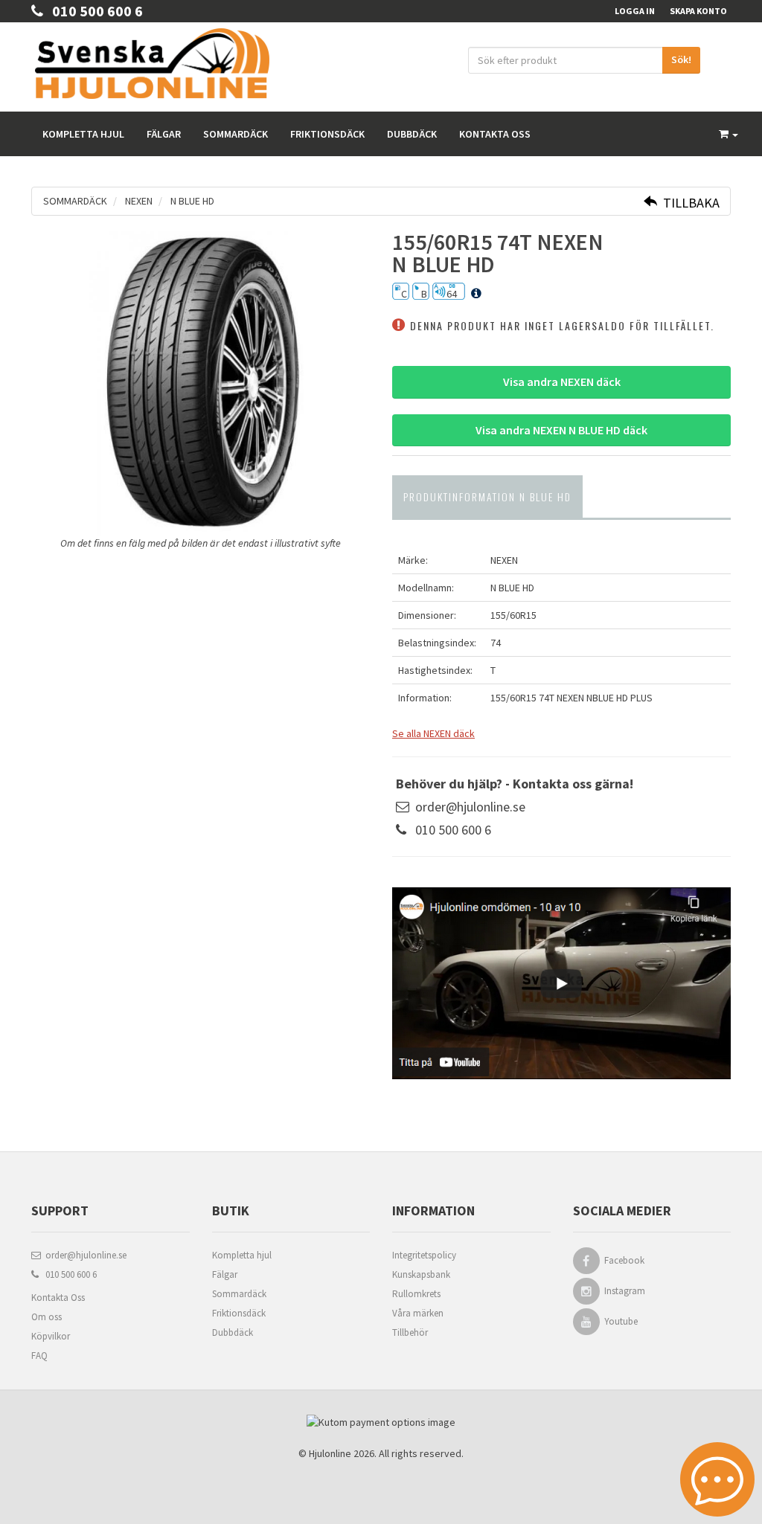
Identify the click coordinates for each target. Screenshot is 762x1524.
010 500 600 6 (93, 10)
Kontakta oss (495, 134)
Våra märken (418, 1313)
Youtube (621, 1321)
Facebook (624, 1260)
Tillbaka (688, 202)
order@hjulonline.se (470, 806)
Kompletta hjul (83, 134)
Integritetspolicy (424, 1255)
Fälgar (164, 134)
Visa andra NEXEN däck (562, 381)
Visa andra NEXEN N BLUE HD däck (561, 429)
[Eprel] (476, 293)
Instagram (624, 1291)
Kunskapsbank (421, 1274)
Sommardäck (235, 134)
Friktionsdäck (327, 134)
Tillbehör (410, 1332)
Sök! (681, 59)
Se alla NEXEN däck (433, 733)
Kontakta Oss (58, 1297)
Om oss (46, 1317)
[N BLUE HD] (200, 383)
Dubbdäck (412, 134)
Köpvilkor (50, 1336)
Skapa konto (698, 10)
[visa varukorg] (728, 134)
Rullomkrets (416, 1293)
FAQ (39, 1355)
